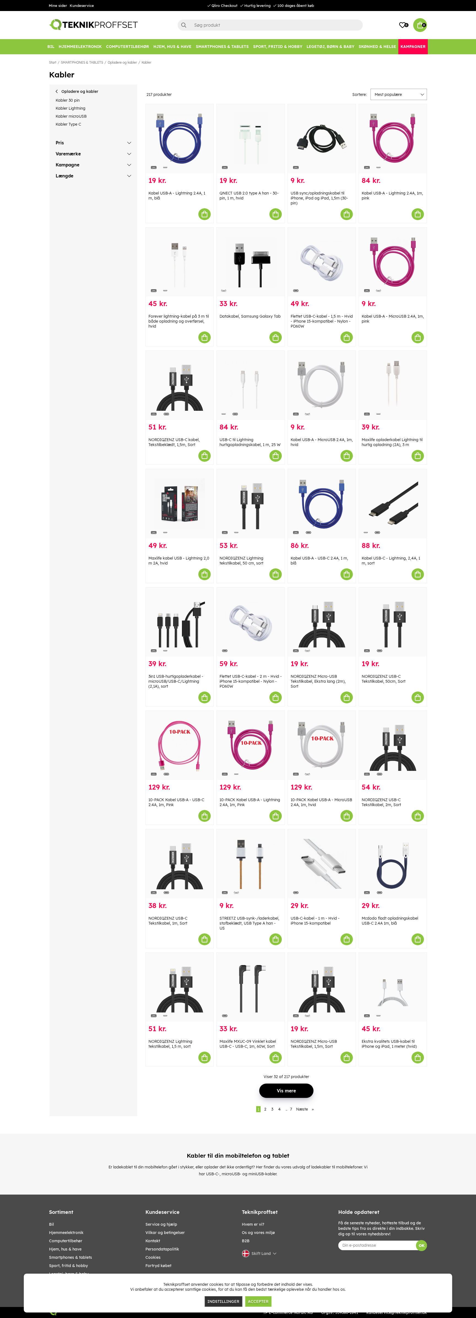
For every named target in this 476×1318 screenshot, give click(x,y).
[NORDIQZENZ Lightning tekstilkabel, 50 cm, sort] (251, 503)
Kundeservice (82, 5)
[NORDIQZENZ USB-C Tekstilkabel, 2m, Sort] (393, 745)
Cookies (153, 1257)
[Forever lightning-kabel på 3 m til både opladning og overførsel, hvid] (180, 262)
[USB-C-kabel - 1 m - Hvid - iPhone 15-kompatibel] (322, 863)
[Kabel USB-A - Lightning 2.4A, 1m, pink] (393, 138)
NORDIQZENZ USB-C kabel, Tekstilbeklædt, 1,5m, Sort (174, 442)
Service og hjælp (161, 1224)
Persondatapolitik (162, 1249)
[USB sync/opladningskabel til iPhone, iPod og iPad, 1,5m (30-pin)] (322, 138)
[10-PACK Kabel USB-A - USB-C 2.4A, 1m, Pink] (180, 745)
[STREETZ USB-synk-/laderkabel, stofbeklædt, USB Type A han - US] (251, 863)
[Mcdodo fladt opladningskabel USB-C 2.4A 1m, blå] (393, 863)
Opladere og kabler (122, 62)
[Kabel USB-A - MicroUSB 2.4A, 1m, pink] (393, 262)
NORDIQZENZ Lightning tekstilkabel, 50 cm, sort (241, 561)
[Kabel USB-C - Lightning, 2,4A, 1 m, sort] (393, 503)
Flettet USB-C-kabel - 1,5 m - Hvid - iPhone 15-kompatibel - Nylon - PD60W (322, 321)
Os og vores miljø (258, 1232)
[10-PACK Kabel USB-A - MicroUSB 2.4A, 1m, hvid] (322, 745)
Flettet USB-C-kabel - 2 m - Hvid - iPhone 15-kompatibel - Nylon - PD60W (251, 681)
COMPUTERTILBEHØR (65, 1240)
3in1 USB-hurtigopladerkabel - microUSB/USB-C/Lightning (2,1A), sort (175, 681)
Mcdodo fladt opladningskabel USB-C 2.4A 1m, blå (390, 921)
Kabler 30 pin (68, 100)
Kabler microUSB (71, 116)
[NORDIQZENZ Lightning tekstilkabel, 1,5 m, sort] (180, 987)
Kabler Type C (68, 124)
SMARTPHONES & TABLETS (82, 62)
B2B (246, 1240)
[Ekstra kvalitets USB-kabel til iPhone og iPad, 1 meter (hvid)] (393, 987)
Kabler (146, 62)
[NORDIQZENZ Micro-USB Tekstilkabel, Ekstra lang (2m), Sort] (322, 622)
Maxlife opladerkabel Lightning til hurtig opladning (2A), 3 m (392, 442)
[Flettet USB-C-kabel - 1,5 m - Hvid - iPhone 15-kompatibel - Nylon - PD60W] (322, 262)
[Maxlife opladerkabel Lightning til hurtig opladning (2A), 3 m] (393, 385)
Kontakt (152, 1240)
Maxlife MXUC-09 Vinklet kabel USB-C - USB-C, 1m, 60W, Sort (248, 1044)
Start (52, 62)
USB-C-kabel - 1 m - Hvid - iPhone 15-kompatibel (315, 921)
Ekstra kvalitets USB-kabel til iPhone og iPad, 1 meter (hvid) (389, 1044)
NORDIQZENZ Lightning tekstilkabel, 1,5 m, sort (170, 1044)
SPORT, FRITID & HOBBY (68, 1265)
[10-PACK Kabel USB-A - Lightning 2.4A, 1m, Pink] (251, 745)
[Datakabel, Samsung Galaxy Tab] (251, 262)
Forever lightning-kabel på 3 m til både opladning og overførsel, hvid (178, 321)
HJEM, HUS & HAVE (65, 1249)
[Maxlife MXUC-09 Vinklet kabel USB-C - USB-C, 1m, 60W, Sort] (251, 987)
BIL (51, 1224)
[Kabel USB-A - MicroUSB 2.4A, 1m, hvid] (322, 385)
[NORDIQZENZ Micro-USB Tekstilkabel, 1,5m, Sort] (322, 987)
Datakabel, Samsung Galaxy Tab (250, 316)
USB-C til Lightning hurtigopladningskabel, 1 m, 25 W (250, 442)
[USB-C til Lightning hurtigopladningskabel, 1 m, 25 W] (251, 385)
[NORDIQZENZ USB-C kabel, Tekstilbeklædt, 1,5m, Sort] (180, 385)
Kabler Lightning (70, 108)
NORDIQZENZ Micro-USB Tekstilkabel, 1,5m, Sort (314, 1044)
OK (421, 1245)
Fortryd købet (158, 1265)
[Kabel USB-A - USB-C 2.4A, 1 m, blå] (322, 503)
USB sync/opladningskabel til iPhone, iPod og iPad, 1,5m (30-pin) (319, 198)
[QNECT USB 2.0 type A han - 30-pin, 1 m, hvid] (251, 138)
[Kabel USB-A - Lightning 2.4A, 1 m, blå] (180, 138)
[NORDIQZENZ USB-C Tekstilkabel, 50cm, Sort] (393, 622)
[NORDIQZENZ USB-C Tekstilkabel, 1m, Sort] (180, 863)
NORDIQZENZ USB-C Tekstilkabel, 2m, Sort (381, 802)
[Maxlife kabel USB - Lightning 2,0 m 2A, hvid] (180, 503)
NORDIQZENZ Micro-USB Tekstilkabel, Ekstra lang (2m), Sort (318, 681)
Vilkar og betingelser (165, 1232)
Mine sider (58, 5)
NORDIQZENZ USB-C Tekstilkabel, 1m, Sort (167, 921)
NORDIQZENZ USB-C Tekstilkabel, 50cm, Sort (383, 679)
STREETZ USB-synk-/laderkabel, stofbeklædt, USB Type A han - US (249, 923)
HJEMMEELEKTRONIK (66, 1232)
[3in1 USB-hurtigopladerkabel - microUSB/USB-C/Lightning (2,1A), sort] (180, 622)
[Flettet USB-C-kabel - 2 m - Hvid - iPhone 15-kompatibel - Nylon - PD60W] (251, 622)
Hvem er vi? (253, 1224)
